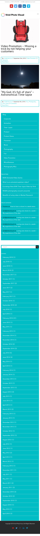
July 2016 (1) (7, 309)
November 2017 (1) (9, 275)
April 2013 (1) (7, 405)
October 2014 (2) (9, 344)
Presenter (7, 140)
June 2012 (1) (8, 448)
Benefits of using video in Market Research (18, 195)
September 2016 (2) (10, 305)
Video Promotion (20, 34)
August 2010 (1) (8, 505)
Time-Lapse (25, 80)
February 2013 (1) (9, 413)
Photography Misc (10, 166)
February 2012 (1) (9, 466)
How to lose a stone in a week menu (22, 206)
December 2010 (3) (9, 492)
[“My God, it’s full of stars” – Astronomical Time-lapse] (20, 77)
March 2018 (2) (8, 270)
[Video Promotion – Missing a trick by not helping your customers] (20, 31)
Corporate (7, 119)
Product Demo (9, 136)
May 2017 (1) (7, 292)
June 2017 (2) (8, 288)
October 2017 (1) (9, 279)
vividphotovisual (8, 58)
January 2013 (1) (9, 418)
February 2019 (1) (9, 257)
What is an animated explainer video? (16, 182)
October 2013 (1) (9, 383)
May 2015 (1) (7, 327)
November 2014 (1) (9, 340)
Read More (5, 61)
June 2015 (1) (8, 322)
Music (6, 145)
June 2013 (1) (8, 400)
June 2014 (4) (8, 357)
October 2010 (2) (9, 496)
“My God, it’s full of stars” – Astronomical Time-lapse (17, 93)
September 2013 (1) (10, 387)
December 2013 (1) (9, 379)
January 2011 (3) (9, 487)
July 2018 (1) (7, 261)
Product (6, 132)
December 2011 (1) (9, 470)
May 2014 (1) (7, 361)
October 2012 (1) (9, 431)
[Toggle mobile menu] (38, 14)
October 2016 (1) (9, 301)
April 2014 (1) (7, 366)
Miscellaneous (9, 162)
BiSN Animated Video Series (12, 178)
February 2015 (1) (9, 331)
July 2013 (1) (7, 396)
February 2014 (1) (9, 370)
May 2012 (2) (7, 453)
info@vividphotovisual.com (28, 1)
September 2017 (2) (10, 283)
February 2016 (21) (9, 318)
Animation (7, 123)
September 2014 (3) (10, 348)
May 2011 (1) (7, 479)
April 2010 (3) (7, 513)
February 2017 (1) (9, 296)
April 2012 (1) (7, 457)
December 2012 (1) (9, 422)
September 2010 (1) (10, 500)
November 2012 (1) (9, 427)
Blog (4, 114)
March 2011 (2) (8, 483)
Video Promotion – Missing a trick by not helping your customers (18, 48)
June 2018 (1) (8, 266)
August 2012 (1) (8, 440)
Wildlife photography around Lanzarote (16, 191)
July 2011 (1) (7, 474)
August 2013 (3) (8, 392)
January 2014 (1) (9, 374)
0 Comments (13, 103)
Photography (17, 80)
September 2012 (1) (10, 435)
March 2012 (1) (8, 461)
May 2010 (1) (7, 509)
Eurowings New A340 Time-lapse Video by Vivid (19, 186)
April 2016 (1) (7, 314)
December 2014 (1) (9, 335)
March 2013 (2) (8, 409)
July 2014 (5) (7, 353)
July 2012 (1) (7, 444)
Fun (13, 80)
